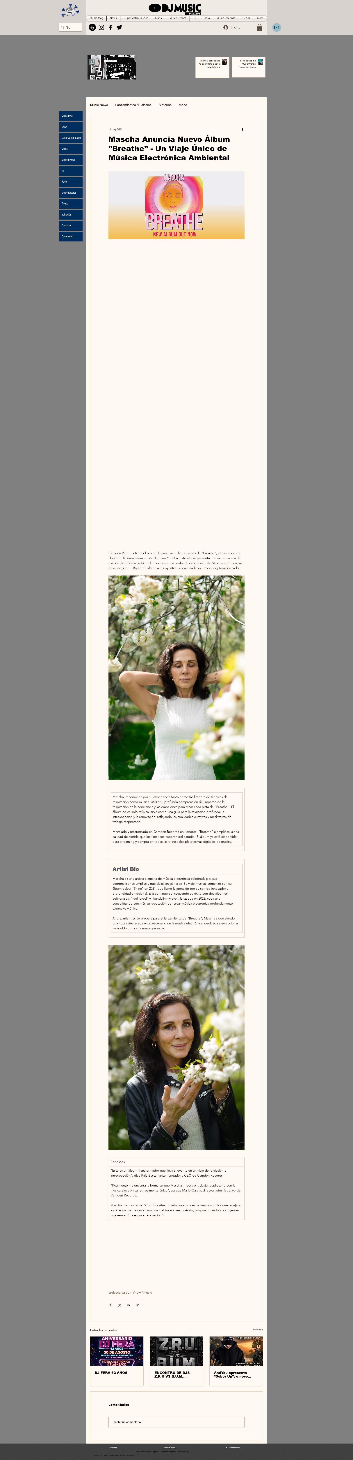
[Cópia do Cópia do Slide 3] (107, 75)
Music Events (68, 159)
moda (183, 105)
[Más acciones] (242, 129)
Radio (64, 181)
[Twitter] (119, 27)
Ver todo (258, 1329)
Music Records (69, 192)
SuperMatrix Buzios (71, 138)
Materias (165, 105)
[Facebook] (110, 27)
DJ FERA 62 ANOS (111, 1373)
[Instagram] (101, 27)
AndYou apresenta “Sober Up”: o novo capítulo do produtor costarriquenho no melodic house (232, 1374)
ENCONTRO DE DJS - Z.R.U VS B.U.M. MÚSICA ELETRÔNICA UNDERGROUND (174, 1374)
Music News (99, 105)
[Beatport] (92, 27)
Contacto (66, 225)
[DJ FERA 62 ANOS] (116, 1351)
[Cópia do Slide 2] (116, 75)
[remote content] (176, 395)
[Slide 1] (110, 75)
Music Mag (67, 116)
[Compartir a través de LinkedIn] (128, 1305)
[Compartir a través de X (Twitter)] (119, 1305)
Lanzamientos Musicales (133, 105)
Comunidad (67, 236)
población (67, 214)
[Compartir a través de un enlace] (137, 1305)
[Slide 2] (113, 75)
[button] (259, 27)
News (64, 127)
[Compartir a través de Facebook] (110, 1305)
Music (64, 149)
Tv (63, 170)
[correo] (276, 27)
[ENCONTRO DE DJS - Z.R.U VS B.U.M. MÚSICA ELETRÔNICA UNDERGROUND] (176, 1351)
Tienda (65, 203)
